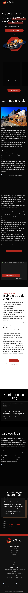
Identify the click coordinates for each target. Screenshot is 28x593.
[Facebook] (15, 580)
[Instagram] (12, 580)
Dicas (4, 405)
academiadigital (15, 408)
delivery (21, 357)
